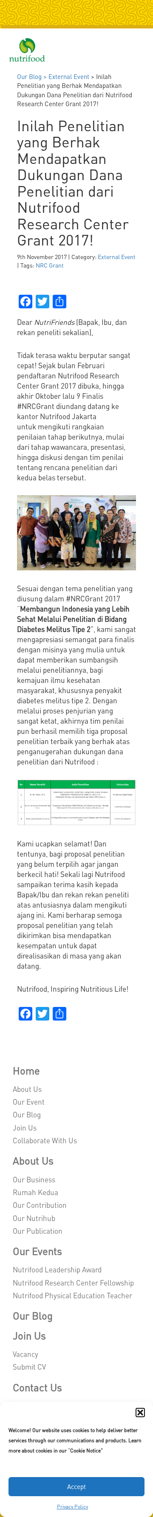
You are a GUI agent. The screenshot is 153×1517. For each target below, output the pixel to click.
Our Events (37, 1251)
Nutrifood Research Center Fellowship (73, 1282)
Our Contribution (40, 1205)
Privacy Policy (72, 1506)
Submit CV (29, 1366)
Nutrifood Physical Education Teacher (72, 1295)
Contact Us (37, 1387)
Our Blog (27, 1114)
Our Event (29, 1101)
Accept (76, 1486)
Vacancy (25, 1354)
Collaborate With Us (45, 1140)
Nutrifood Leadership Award (57, 1269)
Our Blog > (32, 76)
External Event (68, 76)
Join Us (25, 1127)
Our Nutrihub (34, 1218)
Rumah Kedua (35, 1192)
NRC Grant (50, 265)
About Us (27, 1089)
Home (26, 1070)
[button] (140, 1412)
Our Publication (37, 1230)
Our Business (34, 1179)
